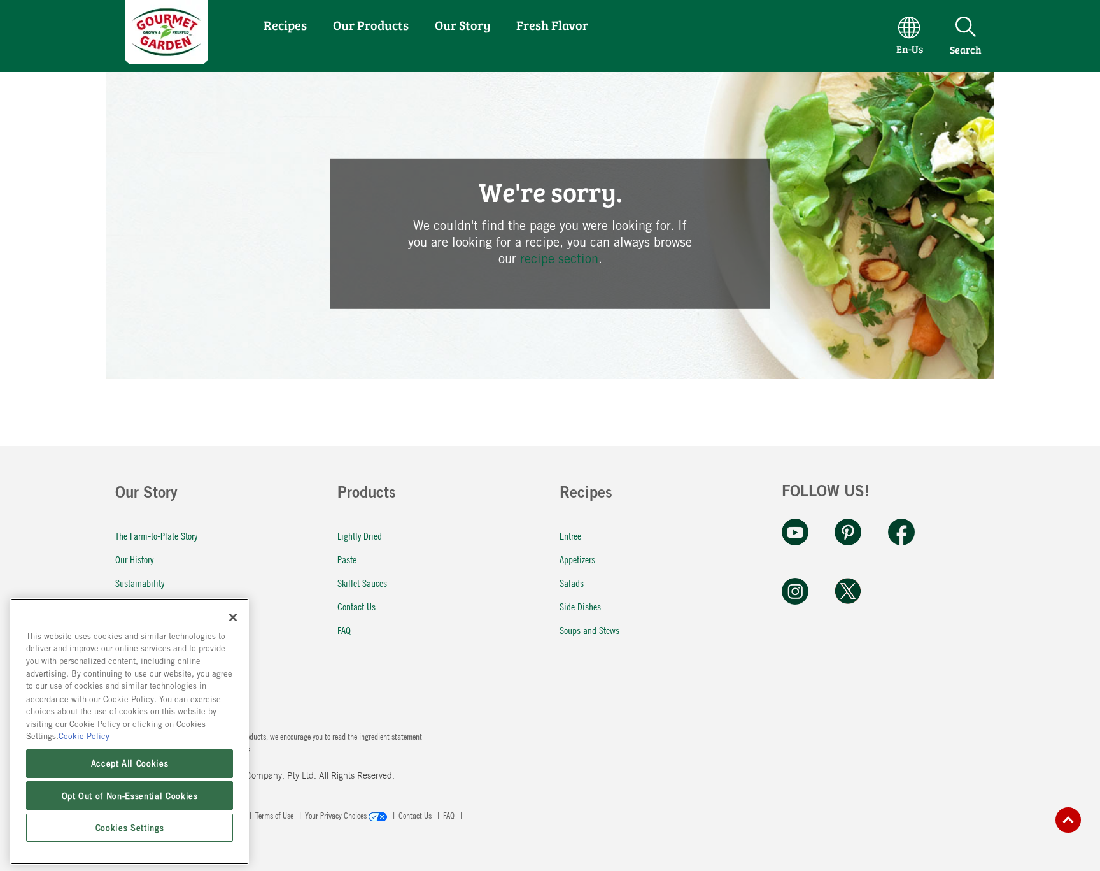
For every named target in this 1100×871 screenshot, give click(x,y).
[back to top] (1068, 820)
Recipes (285, 25)
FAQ (344, 630)
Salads (572, 583)
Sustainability (139, 583)
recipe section (559, 258)
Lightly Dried (359, 535)
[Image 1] (166, 59)
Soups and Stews (589, 630)
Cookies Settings (129, 828)
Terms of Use (275, 815)
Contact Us (356, 606)
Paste (346, 559)
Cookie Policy (84, 736)
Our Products (371, 25)
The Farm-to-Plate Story (156, 535)
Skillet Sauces (362, 583)
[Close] (233, 617)
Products (366, 494)
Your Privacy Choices (337, 815)
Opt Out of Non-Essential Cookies (130, 795)
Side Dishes (580, 606)
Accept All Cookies (130, 763)
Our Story (462, 25)
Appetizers (577, 559)
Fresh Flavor (552, 25)
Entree (570, 535)
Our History (134, 559)
